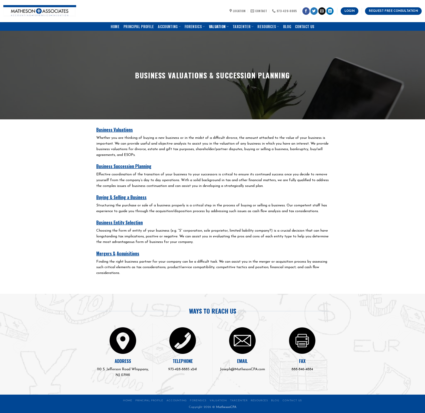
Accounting (168, 26)
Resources (266, 26)
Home (115, 26)
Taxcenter (242, 26)
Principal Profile (139, 26)
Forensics (193, 26)
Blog (287, 26)
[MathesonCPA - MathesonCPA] (39, 11)
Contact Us (304, 26)
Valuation (217, 26)
